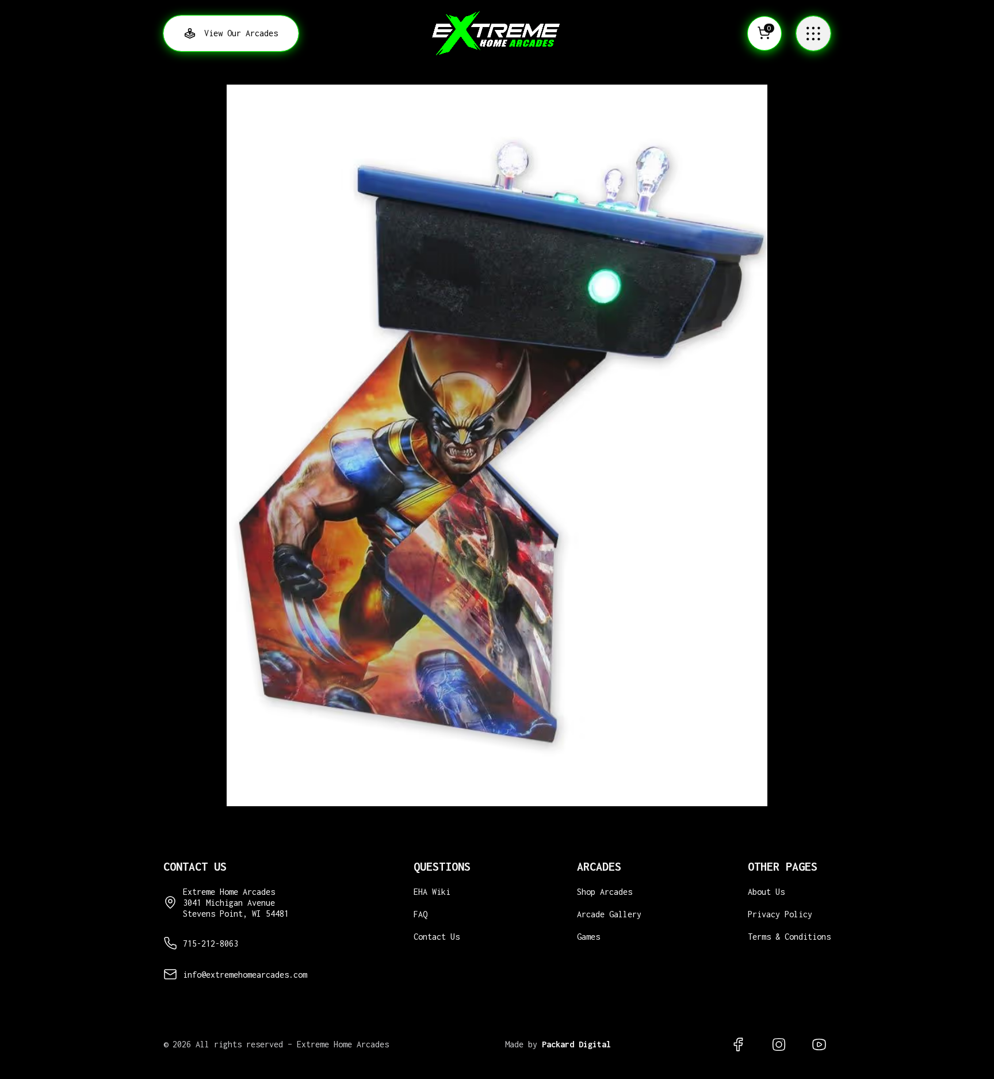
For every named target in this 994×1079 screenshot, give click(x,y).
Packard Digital (576, 1044)
